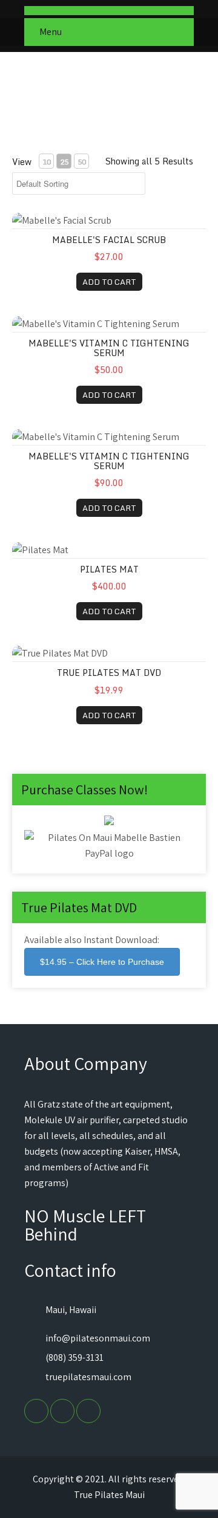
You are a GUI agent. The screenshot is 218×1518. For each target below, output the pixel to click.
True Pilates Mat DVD (109, 673)
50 (82, 161)
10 (46, 161)
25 (64, 161)
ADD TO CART (109, 281)
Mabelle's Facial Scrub (109, 240)
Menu (50, 31)
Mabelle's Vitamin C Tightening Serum (109, 347)
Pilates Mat (109, 569)
